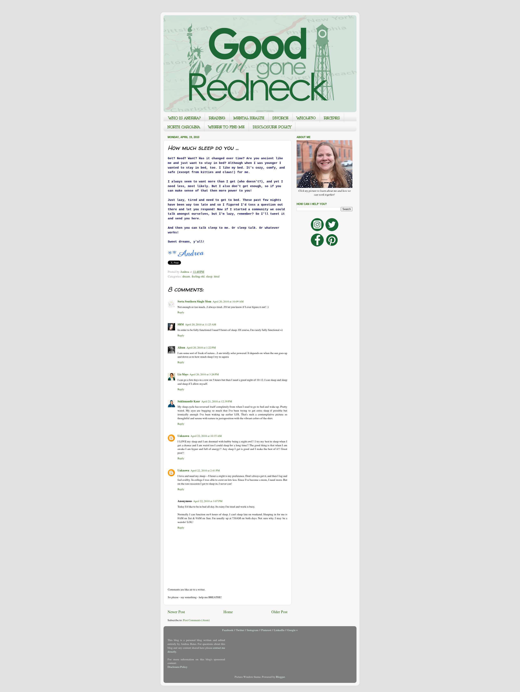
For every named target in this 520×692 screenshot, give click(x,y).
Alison (181, 347)
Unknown (183, 436)
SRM (181, 324)
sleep (209, 276)
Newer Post (176, 611)
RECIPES (332, 118)
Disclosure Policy (177, 667)
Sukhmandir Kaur (189, 401)
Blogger (280, 677)
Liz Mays (183, 374)
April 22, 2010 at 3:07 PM (207, 501)
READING (217, 118)
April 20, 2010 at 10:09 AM (228, 301)
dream (186, 276)
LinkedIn (279, 630)
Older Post (279, 611)
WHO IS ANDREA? (185, 118)
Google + (292, 630)
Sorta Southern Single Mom (194, 301)
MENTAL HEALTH (249, 118)
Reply (181, 312)
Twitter (240, 630)
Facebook (227, 630)
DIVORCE (280, 118)
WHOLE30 (306, 118)
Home (228, 611)
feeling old (198, 276)
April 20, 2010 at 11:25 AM (200, 324)
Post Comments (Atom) (196, 620)
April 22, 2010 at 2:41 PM (205, 470)
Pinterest (266, 630)
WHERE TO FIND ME (226, 127)
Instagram (252, 630)
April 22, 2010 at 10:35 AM (206, 436)
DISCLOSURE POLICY (272, 127)
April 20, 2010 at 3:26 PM (204, 374)
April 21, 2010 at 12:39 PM (216, 401)
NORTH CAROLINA (184, 127)
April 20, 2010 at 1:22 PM (201, 347)
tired (216, 276)
